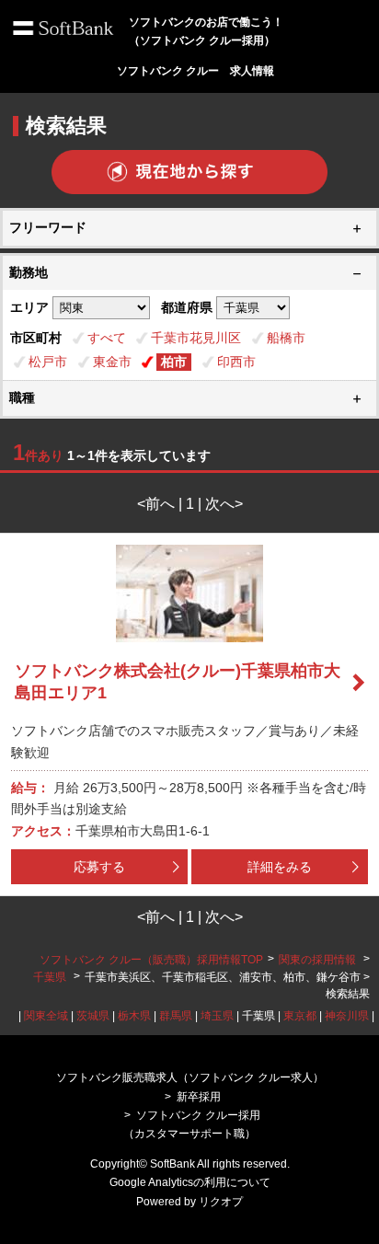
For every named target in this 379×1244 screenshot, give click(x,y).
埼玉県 (217, 1015)
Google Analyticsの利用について (189, 1182)
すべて (106, 337)
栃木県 (134, 1015)
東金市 (112, 361)
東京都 (299, 1015)
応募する (99, 866)
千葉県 (49, 977)
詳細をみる (279, 866)
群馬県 (175, 1015)
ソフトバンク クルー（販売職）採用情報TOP (151, 959)
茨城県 (92, 1015)
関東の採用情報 (319, 959)
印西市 (236, 361)
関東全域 (46, 1015)
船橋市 (286, 337)
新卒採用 (199, 1096)
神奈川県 (347, 1015)
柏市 (174, 361)
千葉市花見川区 (196, 337)
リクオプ (221, 1201)
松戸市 (48, 361)
